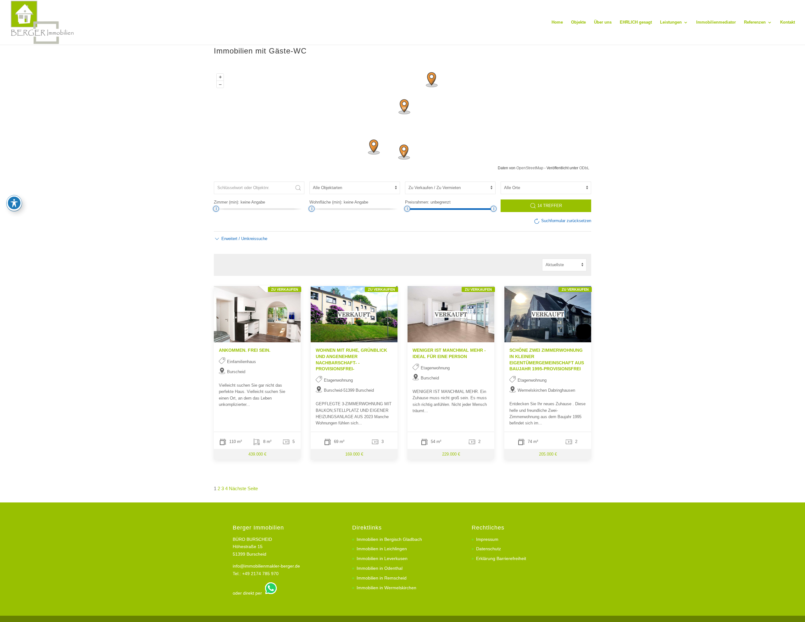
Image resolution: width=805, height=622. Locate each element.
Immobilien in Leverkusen (382, 558)
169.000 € (354, 454)
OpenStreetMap (529, 168)
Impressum (487, 539)
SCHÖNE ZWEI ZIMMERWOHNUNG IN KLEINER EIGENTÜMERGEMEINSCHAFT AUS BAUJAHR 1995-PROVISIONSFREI (546, 359)
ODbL (584, 168)
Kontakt (787, 22)
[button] (240, 239)
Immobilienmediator (716, 22)
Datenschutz (488, 548)
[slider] (216, 209)
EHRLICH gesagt (636, 22)
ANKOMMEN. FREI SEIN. (244, 350)
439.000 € (257, 454)
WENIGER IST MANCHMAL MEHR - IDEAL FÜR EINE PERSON (449, 353)
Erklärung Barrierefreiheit (501, 558)
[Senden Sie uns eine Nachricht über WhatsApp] (270, 593)
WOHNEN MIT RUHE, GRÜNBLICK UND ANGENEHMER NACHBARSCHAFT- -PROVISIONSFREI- (351, 359)
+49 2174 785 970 (260, 573)
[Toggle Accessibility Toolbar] (14, 202)
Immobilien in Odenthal (379, 568)
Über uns (603, 22)
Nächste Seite (243, 488)
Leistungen (671, 22)
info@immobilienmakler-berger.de (266, 566)
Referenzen (755, 22)
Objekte (578, 22)
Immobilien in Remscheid (382, 577)
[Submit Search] (298, 188)
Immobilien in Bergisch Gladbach (389, 539)
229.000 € (451, 454)
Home (557, 22)
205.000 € (548, 454)
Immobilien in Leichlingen (382, 548)
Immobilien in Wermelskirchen (386, 587)
